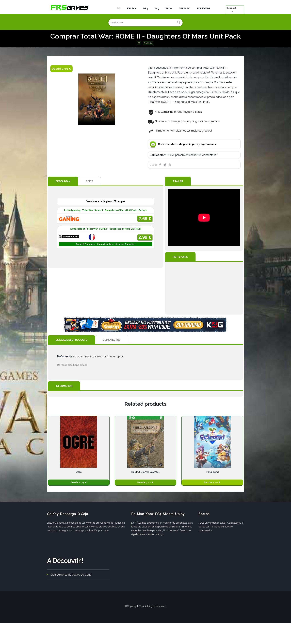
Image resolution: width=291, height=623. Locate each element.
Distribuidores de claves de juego (70, 574)
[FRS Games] (69, 7)
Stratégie (148, 43)
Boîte (89, 181)
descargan (63, 181)
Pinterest (169, 164)
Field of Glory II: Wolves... (145, 472)
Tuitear (165, 164)
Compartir (160, 164)
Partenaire (180, 256)
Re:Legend (212, 472)
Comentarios (111, 340)
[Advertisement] (204, 288)
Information (64, 386)
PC (139, 43)
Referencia (64, 356)
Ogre (79, 472)
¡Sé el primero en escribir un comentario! (192, 155)
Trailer (178, 181)
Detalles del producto (71, 340)
